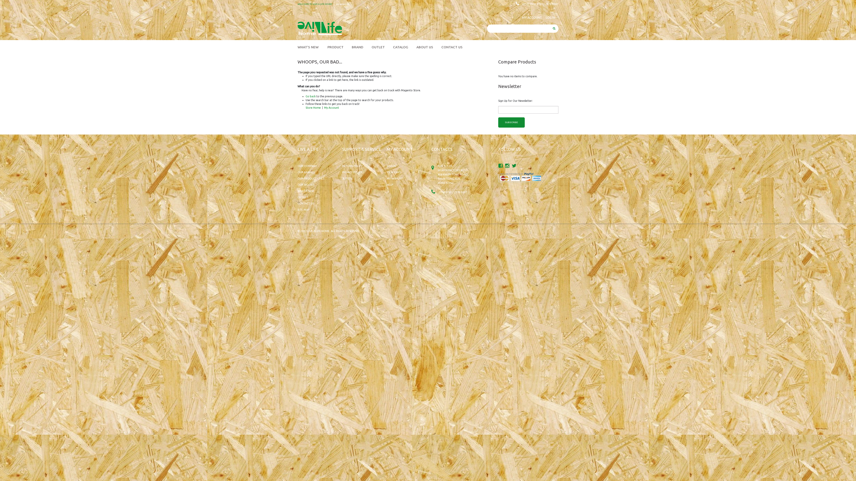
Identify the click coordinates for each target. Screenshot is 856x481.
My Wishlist (342, 4)
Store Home (313, 107)
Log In (550, 17)
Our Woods (306, 184)
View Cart (394, 172)
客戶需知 (347, 178)
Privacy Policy (352, 172)
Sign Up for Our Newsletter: (515, 100)
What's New (306, 191)
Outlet (303, 197)
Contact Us (306, 203)
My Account (532, 17)
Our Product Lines (311, 178)
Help (390, 184)
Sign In (391, 166)
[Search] (553, 28)
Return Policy (352, 166)
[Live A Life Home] (320, 28)
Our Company (307, 166)
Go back (311, 96)
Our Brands (306, 172)
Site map (303, 209)
